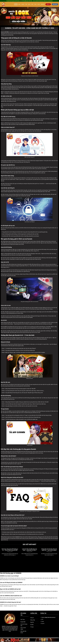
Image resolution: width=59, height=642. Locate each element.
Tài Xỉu (35, 4)
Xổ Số (26, 4)
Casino (19, 4)
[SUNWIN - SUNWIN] (6, 4)
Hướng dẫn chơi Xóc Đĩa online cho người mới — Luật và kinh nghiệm (49, 549)
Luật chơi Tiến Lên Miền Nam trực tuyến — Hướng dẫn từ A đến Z (29, 549)
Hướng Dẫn (42, 4)
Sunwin (16, 4)
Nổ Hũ (32, 4)
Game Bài (22, 4)
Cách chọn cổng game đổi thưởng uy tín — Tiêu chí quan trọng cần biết (10, 549)
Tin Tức (39, 4)
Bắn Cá (29, 4)
